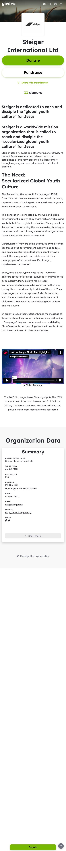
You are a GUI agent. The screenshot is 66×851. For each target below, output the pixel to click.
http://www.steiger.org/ (18, 512)
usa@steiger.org (14, 504)
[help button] (61, 846)
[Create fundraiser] (44, 4)
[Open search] (50, 4)
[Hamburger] (61, 4)
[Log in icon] (55, 4)
